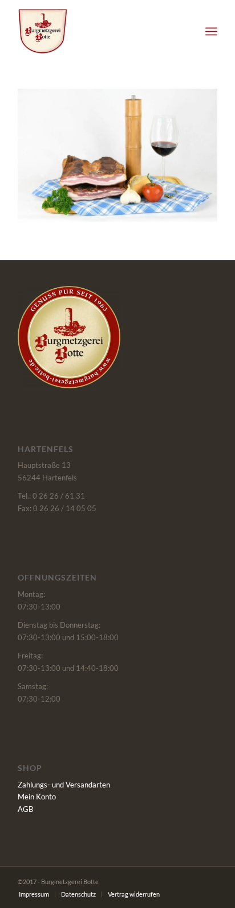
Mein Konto (37, 796)
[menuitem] (211, 31)
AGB (25, 809)
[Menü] (211, 31)
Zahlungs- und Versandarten (64, 784)
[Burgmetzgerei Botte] (97, 31)
